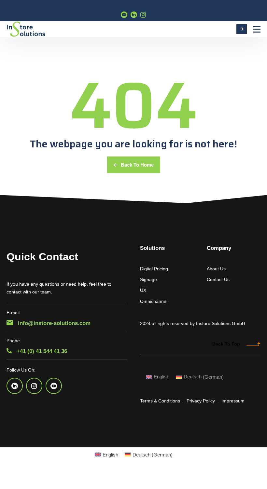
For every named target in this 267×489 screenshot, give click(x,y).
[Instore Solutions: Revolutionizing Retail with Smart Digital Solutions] (26, 29)
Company (219, 248)
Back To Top (226, 343)
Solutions (152, 248)
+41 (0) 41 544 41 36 (41, 351)
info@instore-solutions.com (53, 323)
